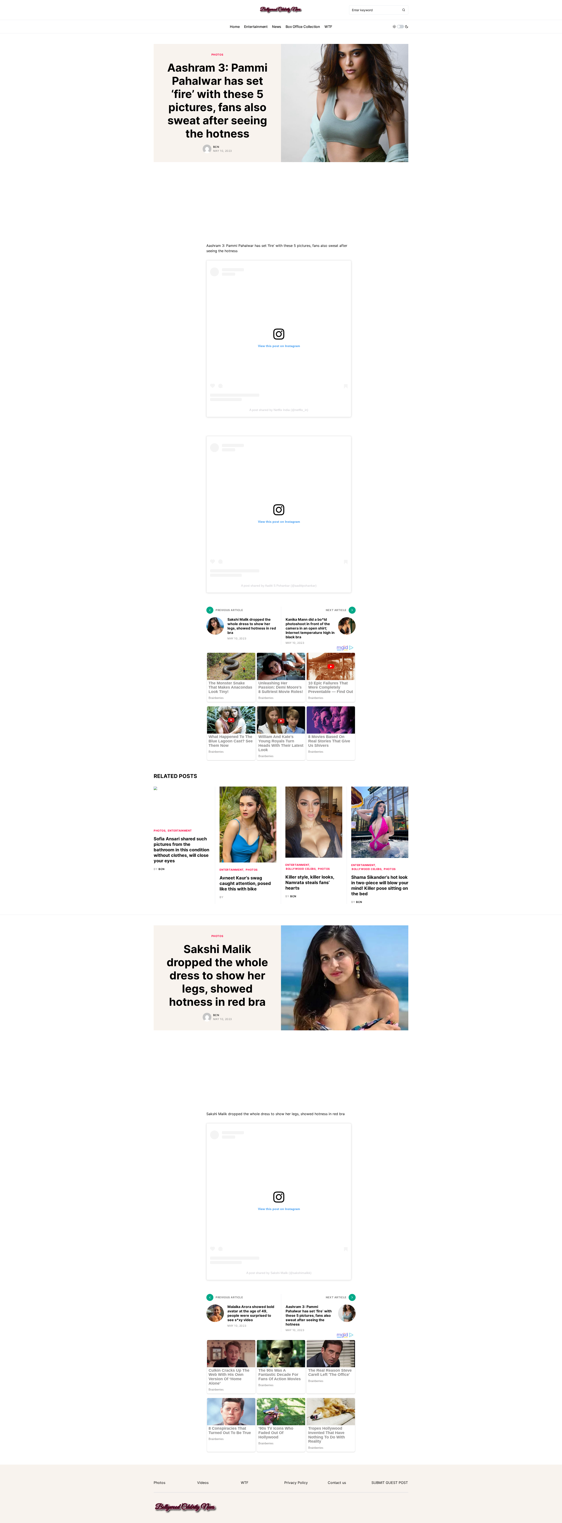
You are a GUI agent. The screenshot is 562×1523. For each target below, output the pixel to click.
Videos (203, 1482)
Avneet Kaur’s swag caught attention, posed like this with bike (245, 883)
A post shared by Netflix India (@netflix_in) (278, 410)
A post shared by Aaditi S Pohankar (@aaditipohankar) (279, 585)
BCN (216, 146)
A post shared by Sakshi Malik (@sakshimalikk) (279, 1273)
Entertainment (180, 830)
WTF (244, 1482)
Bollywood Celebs (301, 868)
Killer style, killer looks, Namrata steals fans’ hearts (309, 882)
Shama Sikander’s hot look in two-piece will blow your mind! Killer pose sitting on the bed (379, 885)
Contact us (337, 1482)
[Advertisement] (281, 201)
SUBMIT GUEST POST (389, 1482)
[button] (400, 26)
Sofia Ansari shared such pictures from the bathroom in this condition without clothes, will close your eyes (181, 849)
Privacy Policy (296, 1482)
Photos (217, 54)
